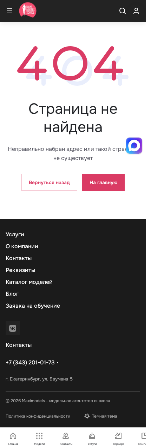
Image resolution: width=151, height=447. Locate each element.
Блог (12, 294)
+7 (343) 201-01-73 (30, 362)
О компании (22, 246)
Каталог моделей (29, 282)
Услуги (15, 234)
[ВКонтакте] (13, 328)
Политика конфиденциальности (38, 416)
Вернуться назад (49, 182)
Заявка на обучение (33, 305)
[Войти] (136, 11)
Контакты (19, 258)
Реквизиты (20, 270)
